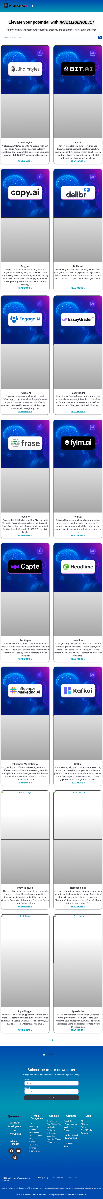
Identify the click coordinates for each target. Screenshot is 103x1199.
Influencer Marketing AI (25, 764)
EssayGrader (78, 392)
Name (27, 1080)
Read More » (25, 161)
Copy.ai (25, 266)
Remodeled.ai (78, 887)
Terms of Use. (73, 1178)
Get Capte (25, 640)
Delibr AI (78, 266)
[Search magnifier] (100, 37)
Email (27, 1088)
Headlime (78, 640)
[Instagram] (15, 1157)
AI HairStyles (25, 142)
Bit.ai (78, 142)
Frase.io (25, 516)
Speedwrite (78, 1011)
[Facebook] (11, 1151)
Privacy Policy (43, 1178)
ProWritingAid (25, 887)
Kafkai (78, 764)
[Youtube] (18, 1151)
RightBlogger (25, 1011)
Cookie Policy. (58, 1178)
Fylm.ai (78, 516)
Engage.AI (25, 392)
